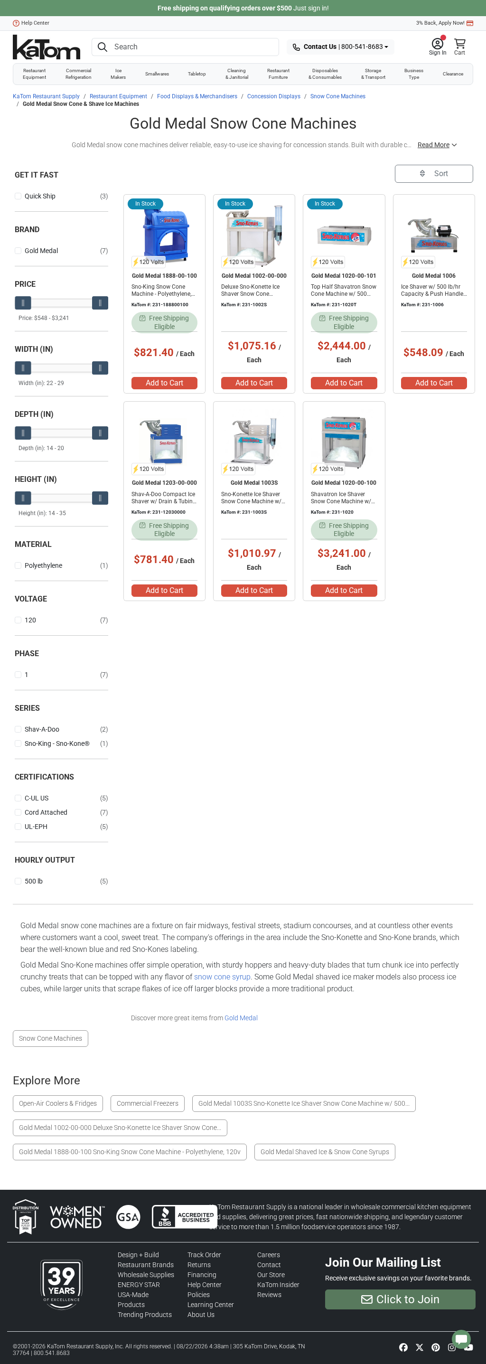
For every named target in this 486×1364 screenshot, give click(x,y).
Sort (440, 173)
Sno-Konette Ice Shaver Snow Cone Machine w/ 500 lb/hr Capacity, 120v (252, 501)
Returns (199, 1265)
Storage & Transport (373, 74)
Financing (201, 1275)
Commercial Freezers (147, 1103)
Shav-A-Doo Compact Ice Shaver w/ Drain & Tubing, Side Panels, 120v (164, 501)
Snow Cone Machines (337, 96)
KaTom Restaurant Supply (46, 96)
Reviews (269, 1294)
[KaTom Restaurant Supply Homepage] (46, 47)
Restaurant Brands (146, 1265)
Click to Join (407, 1299)
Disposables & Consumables (325, 74)
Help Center (35, 23)
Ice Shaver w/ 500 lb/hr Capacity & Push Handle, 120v (432, 293)
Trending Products (145, 1314)
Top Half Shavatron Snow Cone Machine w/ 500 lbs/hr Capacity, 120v (343, 293)
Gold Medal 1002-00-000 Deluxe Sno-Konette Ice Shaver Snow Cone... (120, 1127)
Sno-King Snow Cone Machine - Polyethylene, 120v (161, 293)
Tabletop (197, 73)
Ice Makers (118, 74)
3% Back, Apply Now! (440, 23)
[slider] (23, 303)
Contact (269, 1265)
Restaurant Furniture (278, 74)
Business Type (413, 74)
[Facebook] (403, 1347)
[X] (419, 1347)
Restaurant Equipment (34, 74)
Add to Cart (164, 382)
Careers (268, 1255)
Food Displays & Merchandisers (197, 96)
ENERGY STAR (139, 1285)
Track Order (204, 1255)
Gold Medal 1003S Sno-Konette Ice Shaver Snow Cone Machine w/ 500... (304, 1103)
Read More (433, 145)
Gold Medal (241, 1018)
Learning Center (210, 1304)
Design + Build (138, 1255)
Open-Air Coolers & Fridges (58, 1103)
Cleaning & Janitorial (236, 74)
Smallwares (157, 73)
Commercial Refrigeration (78, 74)
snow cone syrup (222, 976)
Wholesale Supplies (146, 1275)
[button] (438, 47)
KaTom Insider (278, 1285)
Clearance (453, 73)
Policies (198, 1294)
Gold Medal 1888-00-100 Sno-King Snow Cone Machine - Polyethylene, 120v (130, 1152)
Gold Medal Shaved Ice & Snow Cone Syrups (325, 1152)
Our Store (271, 1275)
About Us (201, 1314)
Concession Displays (273, 96)
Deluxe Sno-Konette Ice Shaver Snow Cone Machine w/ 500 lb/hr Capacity (250, 297)
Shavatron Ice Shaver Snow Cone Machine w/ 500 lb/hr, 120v (341, 501)
